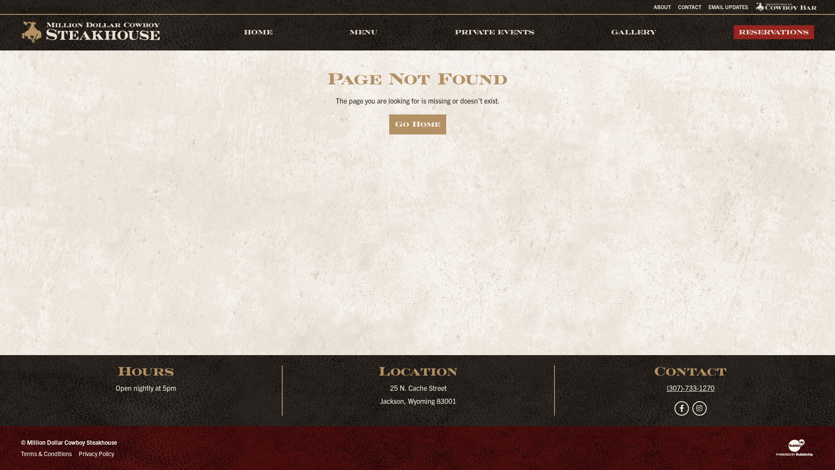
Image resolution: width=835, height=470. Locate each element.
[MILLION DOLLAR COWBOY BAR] (786, 7)
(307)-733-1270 (691, 387)
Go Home (417, 124)
